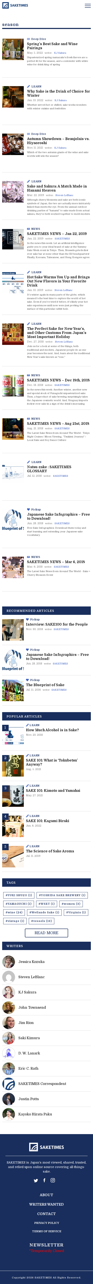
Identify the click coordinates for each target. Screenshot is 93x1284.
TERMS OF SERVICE (46, 1231)
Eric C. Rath (28, 1069)
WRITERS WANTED (46, 1204)
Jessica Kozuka (31, 962)
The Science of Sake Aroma (50, 851)
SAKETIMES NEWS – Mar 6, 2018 (56, 562)
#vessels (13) (41, 921)
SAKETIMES (62, 238)
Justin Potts (28, 1099)
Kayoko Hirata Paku (35, 1114)
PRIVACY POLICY (46, 1223)
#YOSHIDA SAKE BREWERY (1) (62, 895)
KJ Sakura (60, 53)
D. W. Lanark (29, 1053)
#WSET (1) (46, 903)
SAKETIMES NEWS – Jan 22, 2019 (57, 234)
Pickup (36, 509)
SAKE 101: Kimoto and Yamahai (53, 791)
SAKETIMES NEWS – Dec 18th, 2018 (58, 380)
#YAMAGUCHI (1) (19, 903)
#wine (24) (14, 912)
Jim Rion (26, 1023)
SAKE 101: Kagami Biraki (47, 821)
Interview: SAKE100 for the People (57, 624)
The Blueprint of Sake (45, 685)
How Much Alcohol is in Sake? (52, 730)
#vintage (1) (15, 921)
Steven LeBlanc (64, 195)
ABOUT (46, 1195)
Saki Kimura (29, 1038)
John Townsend (32, 1008)
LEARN (36, 86)
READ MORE (46, 933)
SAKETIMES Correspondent (42, 1084)
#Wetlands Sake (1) (44, 912)
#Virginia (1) (76, 912)
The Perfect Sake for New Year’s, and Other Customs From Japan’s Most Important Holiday (56, 333)
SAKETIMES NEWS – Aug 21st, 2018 (58, 424)
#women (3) (71, 903)
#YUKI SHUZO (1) (19, 895)
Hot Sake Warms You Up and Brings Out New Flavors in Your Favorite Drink (58, 281)
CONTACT (46, 1214)
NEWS (35, 228)
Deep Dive (38, 39)
